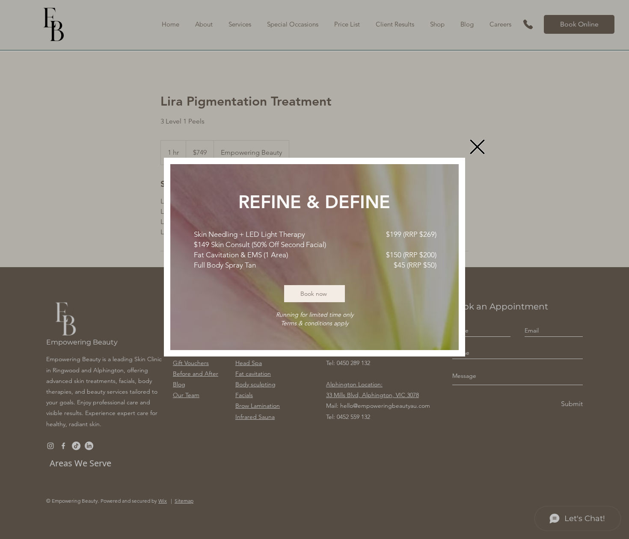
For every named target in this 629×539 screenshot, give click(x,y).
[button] (477, 146)
